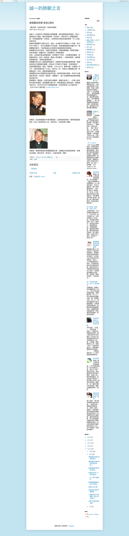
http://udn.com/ (53, 87)
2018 (89, 440)
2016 (89, 443)
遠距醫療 (90, 35)
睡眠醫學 (90, 49)
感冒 (88, 62)
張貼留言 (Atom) (39, 176)
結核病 (89, 52)
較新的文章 (33, 173)
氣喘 (88, 32)
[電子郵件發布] (56, 157)
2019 (89, 437)
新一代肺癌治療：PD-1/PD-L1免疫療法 (93, 283)
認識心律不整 (93, 487)
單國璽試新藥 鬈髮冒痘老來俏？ (94, 463)
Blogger (71, 526)
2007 (89, 449)
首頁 (54, 173)
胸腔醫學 (90, 44)
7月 (90, 506)
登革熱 (89, 67)
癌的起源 (96, 172)
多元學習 (90, 60)
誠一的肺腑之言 (45, 8)
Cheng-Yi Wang (93, 514)
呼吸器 (89, 55)
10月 (91, 451)
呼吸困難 (90, 57)
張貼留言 (34, 169)
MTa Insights (92, 143)
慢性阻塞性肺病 (92, 65)
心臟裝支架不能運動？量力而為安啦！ (94, 496)
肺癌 (35, 159)
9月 (90, 454)
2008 (89, 446)
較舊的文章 (76, 173)
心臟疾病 (90, 30)
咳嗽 (88, 37)
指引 (88, 47)
